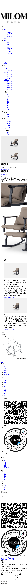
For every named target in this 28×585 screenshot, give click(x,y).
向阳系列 (9, 70)
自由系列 (9, 76)
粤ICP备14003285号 (7, 557)
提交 (6, 583)
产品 (5, 38)
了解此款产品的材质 (9, 297)
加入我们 (9, 51)
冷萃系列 (9, 87)
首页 (5, 29)
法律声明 (6, 374)
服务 (5, 368)
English (9, 134)
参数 (2, 169)
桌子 (8, 104)
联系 (5, 372)
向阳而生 (9, 33)
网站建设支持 (4, 559)
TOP (2, 362)
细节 (7, 169)
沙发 (8, 96)
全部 (8, 94)
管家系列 (9, 82)
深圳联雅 (11, 559)
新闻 (8, 44)
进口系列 (9, 89)
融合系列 (9, 78)
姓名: (2, 574)
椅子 (8, 98)
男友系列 (9, 83)
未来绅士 (9, 36)
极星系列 (9, 74)
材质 (4, 169)
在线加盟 (9, 53)
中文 (8, 132)
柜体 (8, 105)
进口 (8, 107)
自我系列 (9, 85)
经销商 (4, 572)
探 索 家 (9, 35)
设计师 (10, 572)
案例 (8, 42)
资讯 (5, 40)
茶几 (8, 102)
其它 (8, 109)
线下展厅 (9, 50)
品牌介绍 (9, 48)
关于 (5, 46)
